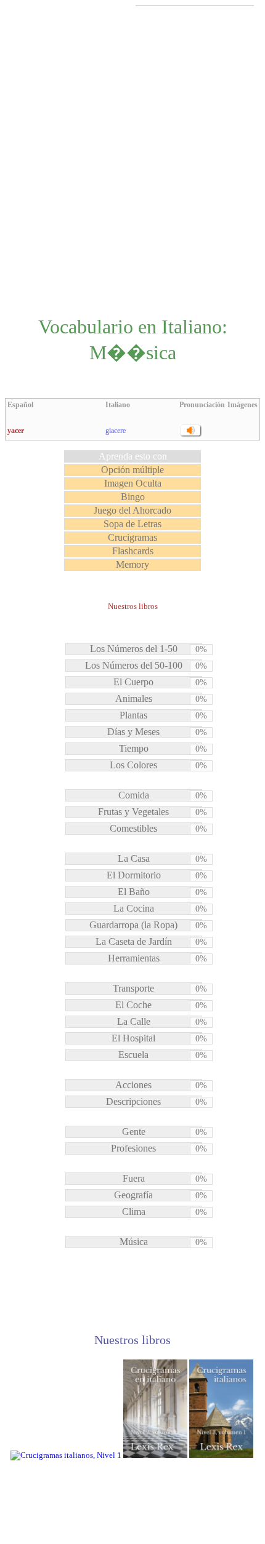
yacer (15, 430)
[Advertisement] (132, 159)
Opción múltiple (132, 469)
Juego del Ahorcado (132, 510)
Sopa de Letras (132, 524)
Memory (132, 564)
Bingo (133, 496)
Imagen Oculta (132, 483)
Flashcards (132, 551)
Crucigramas (132, 537)
